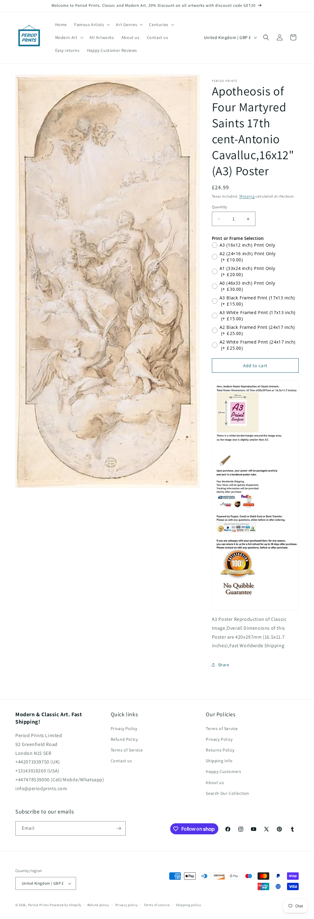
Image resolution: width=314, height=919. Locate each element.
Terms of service (157, 905)
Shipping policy (188, 905)
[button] (91, 24)
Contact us (121, 760)
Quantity (219, 207)
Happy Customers (223, 771)
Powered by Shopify (65, 905)
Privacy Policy (124, 728)
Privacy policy (126, 905)
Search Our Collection (227, 793)
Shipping (247, 196)
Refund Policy (124, 739)
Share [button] (223, 664)
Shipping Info (219, 760)
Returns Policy (220, 750)
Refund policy (98, 905)
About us (215, 782)
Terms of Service (127, 750)
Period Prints (38, 905)
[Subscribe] (118, 828)
